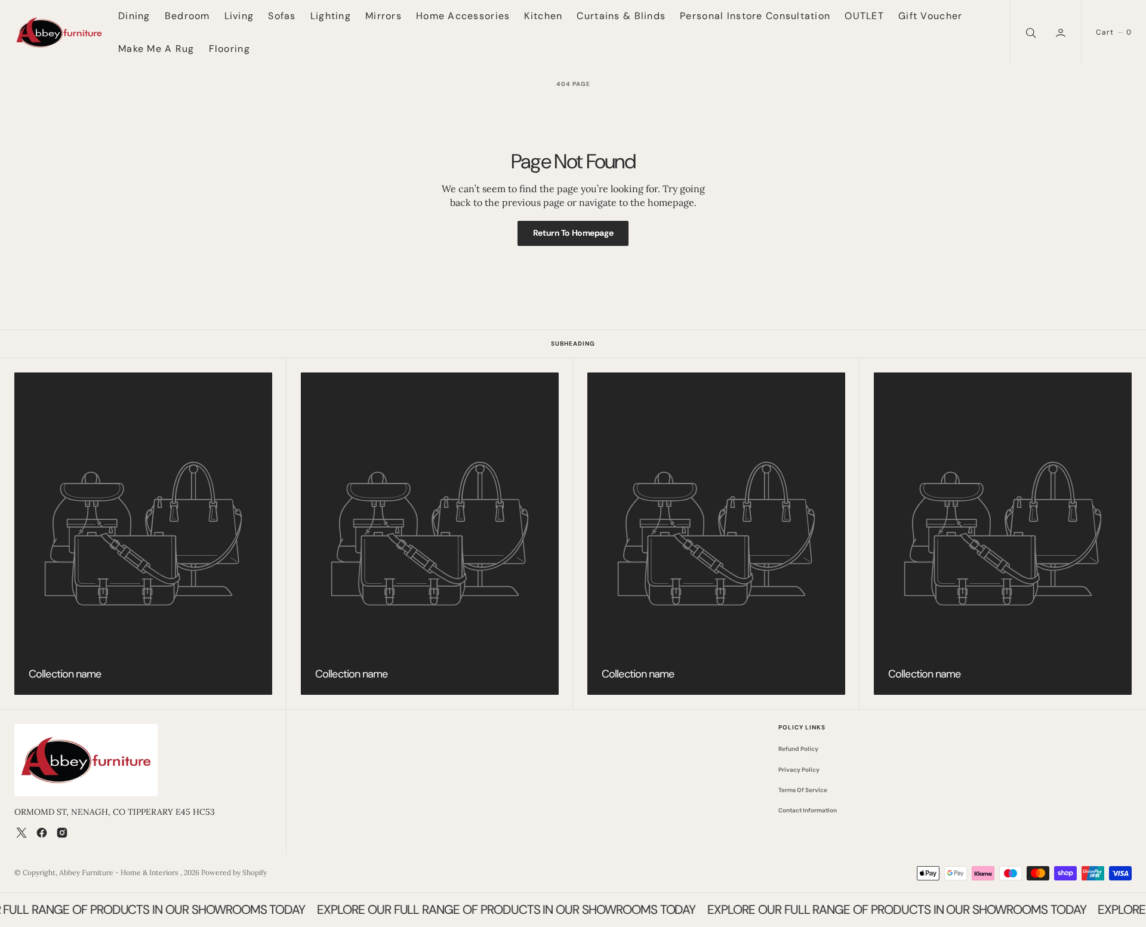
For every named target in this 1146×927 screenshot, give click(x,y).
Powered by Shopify (234, 872)
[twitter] (21, 833)
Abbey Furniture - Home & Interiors (119, 872)
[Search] (1030, 32)
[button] (1062, 32)
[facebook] (42, 833)
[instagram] (62, 833)
